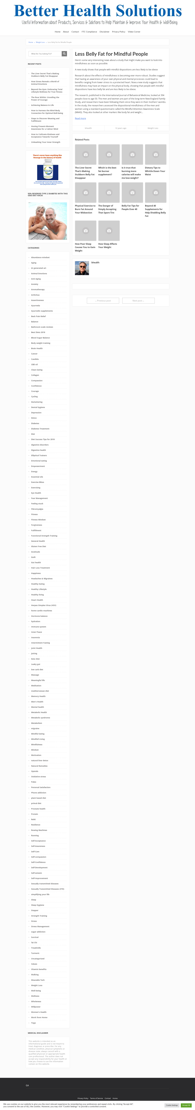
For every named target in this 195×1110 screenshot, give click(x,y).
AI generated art (38, 268)
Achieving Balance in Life (42, 105)
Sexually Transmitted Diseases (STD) (47, 889)
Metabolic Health (39, 712)
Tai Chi (34, 942)
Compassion (36, 380)
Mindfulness (36, 744)
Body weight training (40, 343)
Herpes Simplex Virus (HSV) (43, 605)
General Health (38, 541)
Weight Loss (36, 985)
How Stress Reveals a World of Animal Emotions (45, 82)
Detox (34, 418)
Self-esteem (36, 873)
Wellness (35, 996)
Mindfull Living (38, 739)
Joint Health (36, 648)
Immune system (38, 626)
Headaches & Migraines (42, 578)
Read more (80, 118)
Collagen (35, 375)
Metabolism (36, 723)
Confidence (36, 386)
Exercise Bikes (37, 482)
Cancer (34, 353)
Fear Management (39, 498)
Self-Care (35, 851)
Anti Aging (36, 279)
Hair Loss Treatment (40, 568)
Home (57, 32)
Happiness (36, 573)
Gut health (36, 562)
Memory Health (38, 696)
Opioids (34, 771)
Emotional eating (39, 460)
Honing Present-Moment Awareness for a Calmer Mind (44, 127)
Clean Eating (36, 369)
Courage (35, 391)
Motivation (36, 755)
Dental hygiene (38, 407)
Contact (75, 32)
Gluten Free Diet (38, 546)
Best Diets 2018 (38, 332)
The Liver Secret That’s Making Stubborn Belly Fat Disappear (45, 74)
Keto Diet (35, 659)
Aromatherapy (38, 289)
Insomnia (35, 637)
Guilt (33, 557)
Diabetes (35, 423)
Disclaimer (104, 32)
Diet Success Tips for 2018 (43, 439)
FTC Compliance (89, 32)
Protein (34, 814)
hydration (35, 621)
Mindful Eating (37, 733)
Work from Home (39, 1017)
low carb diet (37, 669)
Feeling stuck (37, 503)
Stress (34, 921)
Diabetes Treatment (40, 428)
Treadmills (36, 948)
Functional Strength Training (44, 535)
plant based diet (38, 798)
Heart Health (37, 600)
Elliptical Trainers (39, 455)
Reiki (33, 819)
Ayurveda (35, 305)
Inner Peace (36, 632)
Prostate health (38, 808)
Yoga (33, 1023)
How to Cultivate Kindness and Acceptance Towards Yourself (45, 135)
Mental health (37, 707)
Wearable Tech (38, 980)
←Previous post (103, 300)
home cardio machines (41, 610)
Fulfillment (36, 530)
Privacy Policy (118, 32)
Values (34, 964)
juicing (34, 653)
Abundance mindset (40, 257)
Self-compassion (38, 857)
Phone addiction (38, 792)
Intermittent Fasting (40, 643)
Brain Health (37, 348)
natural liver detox (39, 760)
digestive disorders (40, 444)
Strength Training (39, 916)
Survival (34, 937)
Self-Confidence (38, 862)
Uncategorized (37, 958)
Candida (35, 359)
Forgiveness (36, 525)
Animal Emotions (39, 273)
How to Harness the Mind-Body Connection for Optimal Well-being (47, 111)
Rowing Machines (39, 830)
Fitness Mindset (38, 519)
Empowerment (38, 466)
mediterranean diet (40, 691)
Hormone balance (39, 616)
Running (35, 835)
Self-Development (39, 867)
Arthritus (35, 295)
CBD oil (34, 364)
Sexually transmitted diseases (45, 883)
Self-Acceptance (38, 841)
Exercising (35, 487)
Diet (33, 434)
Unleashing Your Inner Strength (45, 142)
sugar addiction (38, 931)
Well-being (36, 990)
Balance (34, 321)
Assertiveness (37, 300)
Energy (34, 471)
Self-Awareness (38, 846)
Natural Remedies (39, 766)
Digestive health (38, 450)
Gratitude (35, 552)
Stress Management (40, 926)
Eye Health (36, 493)
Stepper (34, 910)
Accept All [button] (186, 1105)
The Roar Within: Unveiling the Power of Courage (45, 98)
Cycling (34, 396)
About (66, 32)
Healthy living (37, 594)
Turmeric (35, 953)
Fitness (34, 514)
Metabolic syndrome (40, 717)
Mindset (35, 750)
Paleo (33, 782)
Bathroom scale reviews (42, 327)
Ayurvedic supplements (42, 311)
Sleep (33, 899)
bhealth (88, 128)
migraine (35, 728)
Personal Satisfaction (40, 787)
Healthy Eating (38, 584)
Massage (35, 675)
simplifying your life (40, 894)
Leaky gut (35, 664)
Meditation (36, 685)
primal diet (36, 803)
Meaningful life (38, 680)
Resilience (35, 824)
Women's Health (38, 1012)
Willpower (35, 1006)
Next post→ (138, 300)
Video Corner (134, 32)
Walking (35, 974)
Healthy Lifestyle (39, 589)
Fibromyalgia (37, 509)
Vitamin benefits (38, 969)
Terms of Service (96, 1098)
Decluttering (36, 402)
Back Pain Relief (38, 316)
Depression (36, 412)
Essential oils (37, 477)
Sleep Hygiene (37, 905)
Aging (33, 262)
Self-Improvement (39, 878)
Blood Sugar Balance (40, 337)
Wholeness (36, 1001)
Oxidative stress (38, 776)
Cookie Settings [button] (172, 1105)
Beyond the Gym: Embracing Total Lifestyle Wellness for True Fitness (46, 90)
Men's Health (37, 701)
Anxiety (34, 284)
